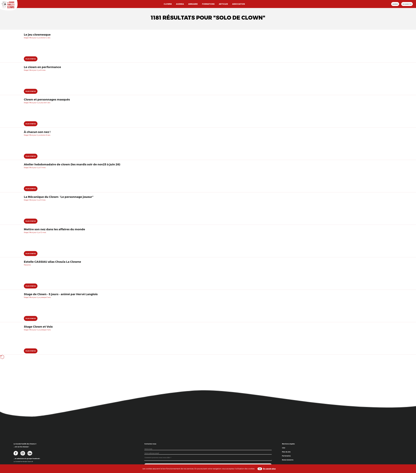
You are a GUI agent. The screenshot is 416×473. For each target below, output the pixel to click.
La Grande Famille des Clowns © (23, 461)
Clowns (168, 4)
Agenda (180, 4)
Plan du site (286, 452)
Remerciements (287, 460)
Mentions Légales (288, 444)
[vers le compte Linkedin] (31, 453)
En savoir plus (269, 469)
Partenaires (286, 456)
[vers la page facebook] (17, 453)
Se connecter (407, 4)
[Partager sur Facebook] (412, 455)
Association (238, 4)
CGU (283, 448)
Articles (223, 4)
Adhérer (395, 4)
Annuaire (193, 4)
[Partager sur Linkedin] (412, 462)
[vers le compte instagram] (24, 453)
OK (260, 469)
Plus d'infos (31, 59)
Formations (208, 4)
